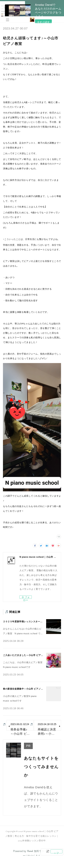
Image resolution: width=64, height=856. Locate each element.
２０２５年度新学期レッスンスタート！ (24, 621)
